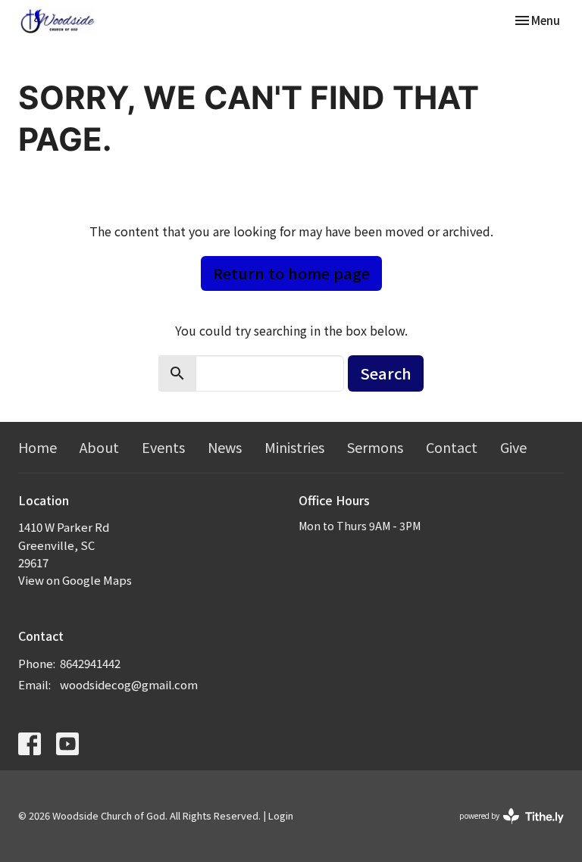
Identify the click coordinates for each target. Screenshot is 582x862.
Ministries (294, 447)
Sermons (375, 447)
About (99, 447)
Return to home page (291, 273)
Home (37, 447)
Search (385, 373)
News (225, 447)
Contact (451, 447)
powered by (503, 828)
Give (513, 447)
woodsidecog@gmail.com (129, 684)
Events (163, 447)
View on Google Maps (75, 580)
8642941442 (90, 663)
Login (280, 815)
